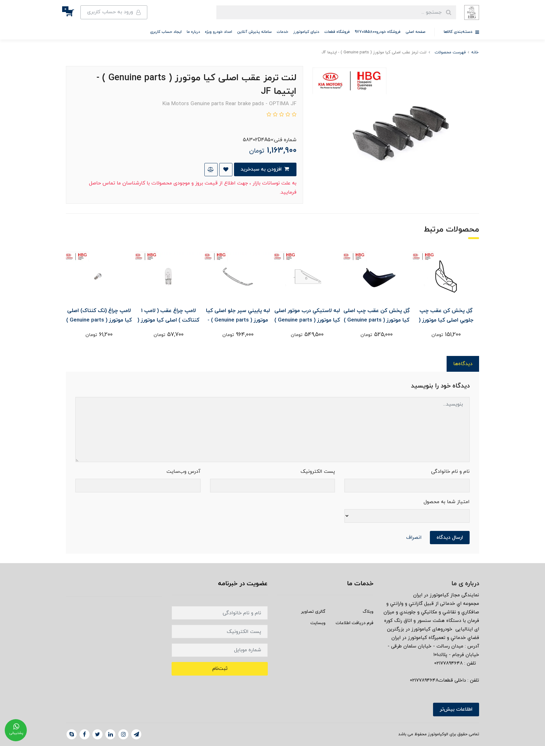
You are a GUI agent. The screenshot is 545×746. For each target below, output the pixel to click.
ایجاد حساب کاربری (166, 31)
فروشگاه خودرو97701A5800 (378, 31)
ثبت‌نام (219, 668)
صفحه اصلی (415, 31)
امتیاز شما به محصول (447, 501)
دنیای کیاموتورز (306, 31)
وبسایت (317, 623)
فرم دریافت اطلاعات (354, 623)
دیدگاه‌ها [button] (462, 363)
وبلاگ (368, 612)
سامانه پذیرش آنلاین (254, 31)
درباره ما (193, 31)
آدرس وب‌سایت (184, 471)
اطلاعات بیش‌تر (456, 709)
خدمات (282, 31)
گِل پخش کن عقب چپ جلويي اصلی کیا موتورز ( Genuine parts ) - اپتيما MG (446, 320)
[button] (73, 12)
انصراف (414, 537)
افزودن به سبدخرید (262, 169)
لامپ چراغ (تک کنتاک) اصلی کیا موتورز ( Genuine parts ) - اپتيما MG (99, 320)
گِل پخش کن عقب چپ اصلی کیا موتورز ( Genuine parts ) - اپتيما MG (376, 320)
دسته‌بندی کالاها (459, 32)
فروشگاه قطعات (337, 31)
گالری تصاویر (313, 612)
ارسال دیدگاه (450, 537)
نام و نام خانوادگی (450, 471)
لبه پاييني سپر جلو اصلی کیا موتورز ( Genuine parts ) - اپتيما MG (238, 320)
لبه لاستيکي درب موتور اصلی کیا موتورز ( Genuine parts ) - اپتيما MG (307, 320)
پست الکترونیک (318, 471)
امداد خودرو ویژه (218, 31)
